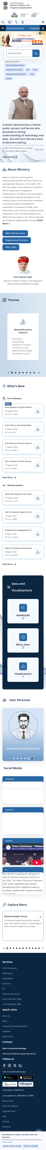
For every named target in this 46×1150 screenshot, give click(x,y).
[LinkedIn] (20, 1065)
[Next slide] (39, 373)
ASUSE (9, 79)
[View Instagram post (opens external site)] (24, 794)
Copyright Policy (8, 1111)
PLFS (35, 70)
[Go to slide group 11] (39, 948)
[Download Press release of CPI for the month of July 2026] (37, 465)
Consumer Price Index (14, 70)
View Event (8, 157)
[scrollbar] (43, 788)
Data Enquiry (7, 973)
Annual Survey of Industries (16, 74)
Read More (7, 477)
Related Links (7, 1037)
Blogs (4, 1021)
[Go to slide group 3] (19, 373)
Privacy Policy (7, 1101)
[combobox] (19, 53)
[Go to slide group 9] (32, 948)
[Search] (36, 53)
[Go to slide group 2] (15, 373)
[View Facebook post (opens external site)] (24, 825)
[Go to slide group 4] (23, 373)
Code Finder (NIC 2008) (11, 999)
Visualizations (7, 979)
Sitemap (5, 1122)
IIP (28, 70)
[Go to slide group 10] (36, 948)
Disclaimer (6, 1127)
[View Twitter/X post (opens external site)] (24, 884)
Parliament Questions (11, 994)
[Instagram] (9, 1065)
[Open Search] (2, 22)
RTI (3, 989)
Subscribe (6, 984)
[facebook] (4, 1065)
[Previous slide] (8, 373)
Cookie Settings (7, 1142)
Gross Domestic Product (15, 66)
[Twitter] (15, 1065)
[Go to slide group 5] (27, 373)
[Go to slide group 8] (29, 948)
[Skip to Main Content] (9, 22)
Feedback (6, 1031)
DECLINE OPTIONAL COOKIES (12, 1146)
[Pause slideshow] (37, 758)
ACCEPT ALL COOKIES (31, 1146)
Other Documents (9, 968)
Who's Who (11, 247)
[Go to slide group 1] (12, 373)
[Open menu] (43, 22)
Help (4, 1116)
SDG (32, 74)
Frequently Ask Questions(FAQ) (14, 1026)
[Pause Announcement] (43, 28)
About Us (6, 1016)
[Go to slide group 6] (30, 373)
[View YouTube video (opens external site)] (24, 855)
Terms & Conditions (10, 1106)
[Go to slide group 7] (34, 373)
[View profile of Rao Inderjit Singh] (23, 264)
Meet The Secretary (15, 233)
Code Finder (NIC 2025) (11, 1004)
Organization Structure (17, 240)
